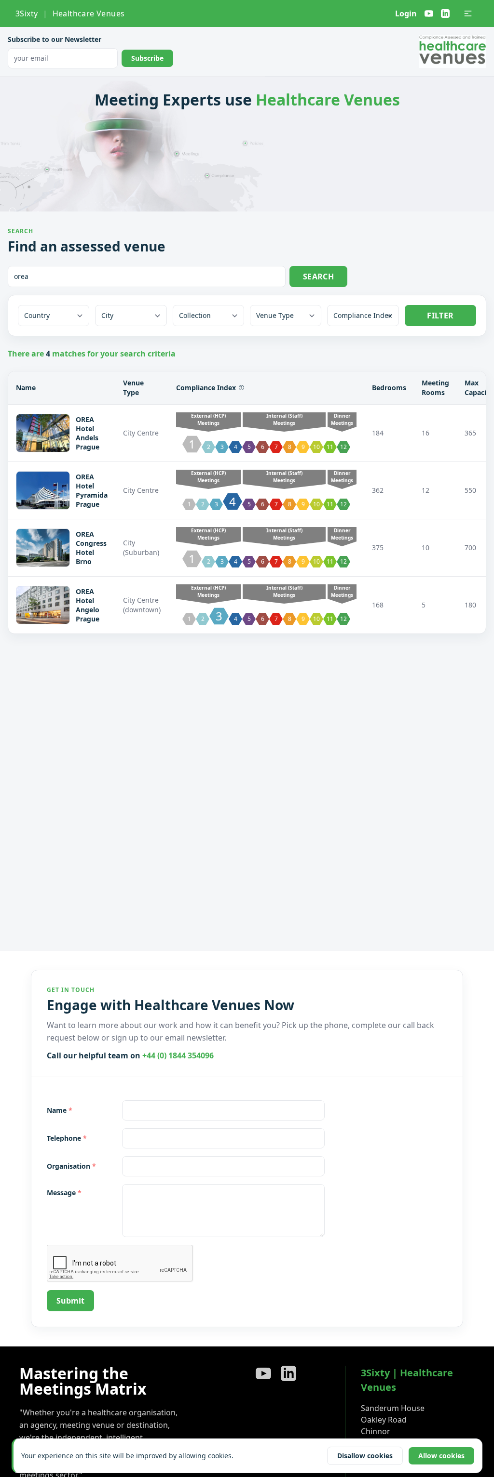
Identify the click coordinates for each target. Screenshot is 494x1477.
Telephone (67, 1138)
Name (59, 1110)
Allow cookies (441, 1455)
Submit (70, 1300)
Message (64, 1192)
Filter (440, 315)
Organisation (71, 1166)
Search (318, 276)
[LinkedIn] (445, 13)
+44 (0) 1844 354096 (178, 1055)
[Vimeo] (429, 13)
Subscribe (147, 58)
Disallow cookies (365, 1455)
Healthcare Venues (89, 13)
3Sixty (26, 13)
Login (406, 13)
